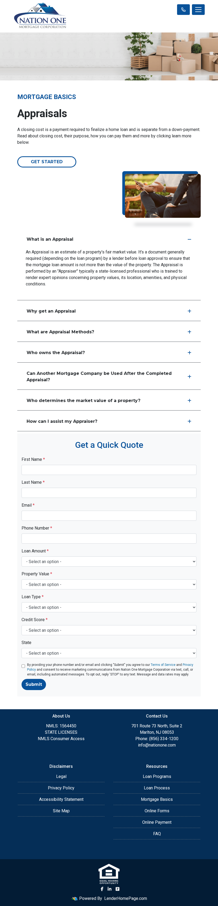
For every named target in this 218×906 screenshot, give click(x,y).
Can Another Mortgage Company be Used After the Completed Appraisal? (99, 376)
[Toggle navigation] (198, 9)
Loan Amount (35, 551)
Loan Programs (157, 776)
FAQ (157, 833)
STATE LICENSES (61, 732)
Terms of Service (163, 665)
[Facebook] (102, 889)
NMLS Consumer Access (61, 738)
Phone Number (37, 528)
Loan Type (33, 596)
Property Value (37, 573)
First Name (33, 459)
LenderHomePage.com (125, 898)
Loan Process (157, 787)
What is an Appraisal (50, 239)
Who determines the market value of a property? (83, 400)
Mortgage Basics (157, 799)
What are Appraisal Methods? (60, 331)
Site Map (61, 810)
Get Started (47, 161)
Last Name (33, 482)
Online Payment (156, 822)
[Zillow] (117, 889)
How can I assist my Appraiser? (62, 421)
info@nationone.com (157, 745)
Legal (61, 776)
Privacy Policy (61, 787)
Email (28, 505)
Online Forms (157, 810)
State (26, 642)
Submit (34, 684)
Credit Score (35, 619)
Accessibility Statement (61, 799)
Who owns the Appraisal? (56, 352)
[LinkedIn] (109, 889)
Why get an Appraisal (51, 311)
